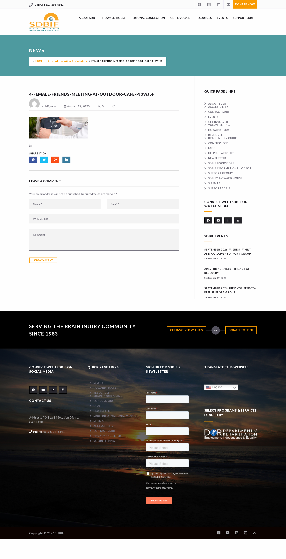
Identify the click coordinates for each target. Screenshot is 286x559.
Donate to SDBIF (241, 330)
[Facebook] (199, 4)
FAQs (211, 148)
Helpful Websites (221, 153)
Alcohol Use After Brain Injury (67, 61)
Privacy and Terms (107, 435)
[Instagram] (209, 4)
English (216, 387)
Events (222, 17)
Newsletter (217, 158)
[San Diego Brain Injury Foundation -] (44, 22)
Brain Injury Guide (222, 138)
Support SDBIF (243, 17)
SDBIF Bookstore (221, 163)
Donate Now (245, 4)
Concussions (218, 143)
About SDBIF (88, 17)
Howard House (113, 17)
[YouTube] (228, 4)
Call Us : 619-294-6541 (49, 4)
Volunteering (219, 124)
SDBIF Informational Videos (229, 168)
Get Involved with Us (186, 330)
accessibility (218, 106)
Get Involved (180, 17)
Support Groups (221, 173)
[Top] (255, 533)
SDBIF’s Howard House (225, 178)
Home (39, 61)
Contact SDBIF (219, 111)
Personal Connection (148, 17)
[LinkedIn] (218, 4)
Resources (204, 17)
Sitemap (214, 183)
